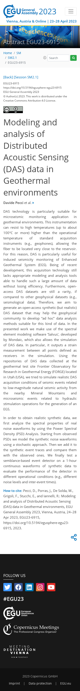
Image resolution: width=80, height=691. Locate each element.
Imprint (14, 683)
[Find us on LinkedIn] (29, 588)
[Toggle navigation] (71, 11)
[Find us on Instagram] (40, 588)
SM (18, 53)
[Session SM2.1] (26, 77)
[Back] (8, 77)
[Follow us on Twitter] (7, 588)
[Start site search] (73, 58)
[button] (44, 58)
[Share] (73, 538)
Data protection (40, 683)
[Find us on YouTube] (51, 588)
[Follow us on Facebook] (18, 588)
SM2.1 (12, 58)
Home (7, 53)
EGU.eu (65, 683)
